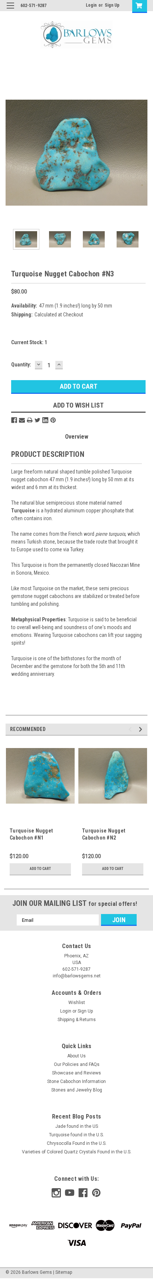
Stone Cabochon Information (76, 1081)
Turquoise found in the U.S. (76, 1134)
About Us (76, 1056)
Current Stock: (29, 342)
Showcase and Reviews (76, 1073)
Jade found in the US (76, 1126)
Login (91, 5)
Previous (11, 152)
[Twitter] (37, 420)
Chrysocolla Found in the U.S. (77, 1143)
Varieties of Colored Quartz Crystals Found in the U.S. (76, 1151)
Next (141, 152)
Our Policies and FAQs (77, 1064)
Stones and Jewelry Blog (76, 1090)
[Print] (30, 420)
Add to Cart (40, 869)
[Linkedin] (45, 420)
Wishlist (76, 1002)
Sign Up (112, 5)
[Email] (22, 420)
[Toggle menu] (10, 10)
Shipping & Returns (77, 1019)
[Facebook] (14, 420)
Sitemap (63, 1272)
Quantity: (21, 365)
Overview (76, 436)
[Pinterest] (53, 420)
